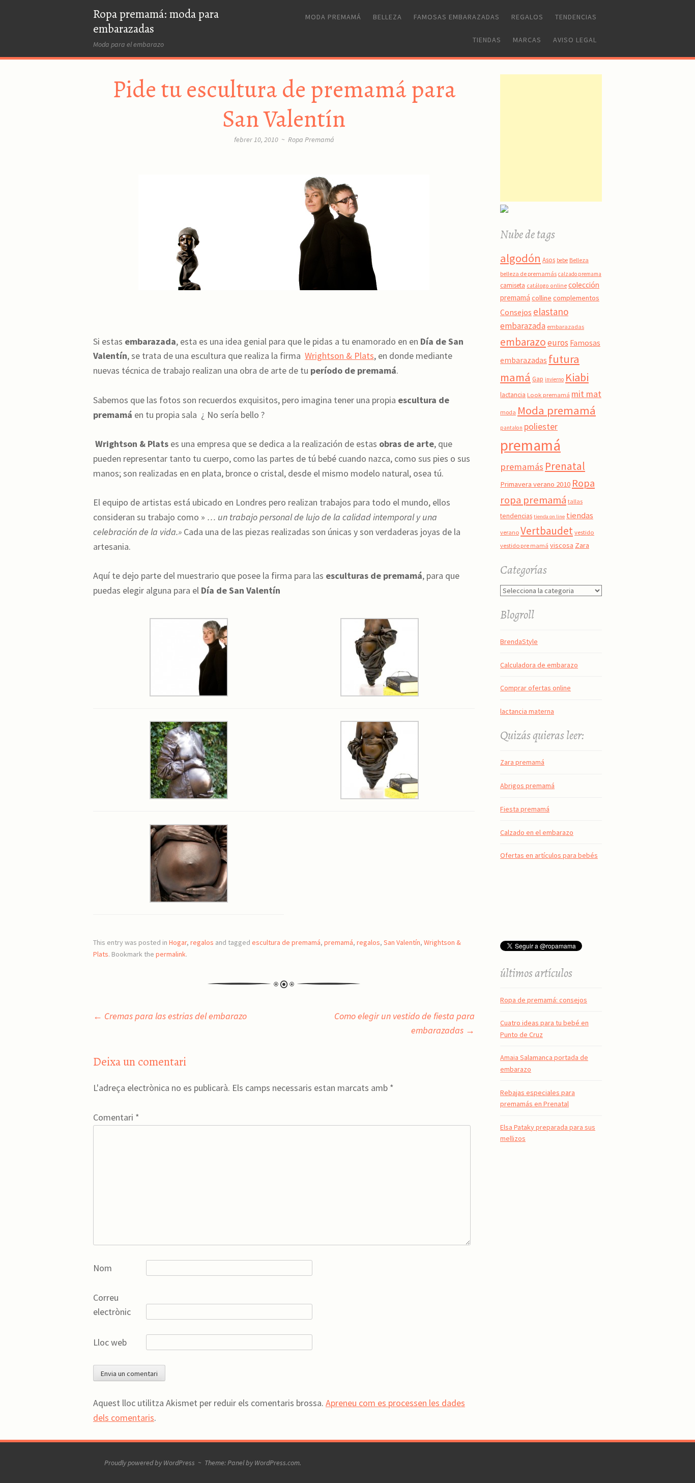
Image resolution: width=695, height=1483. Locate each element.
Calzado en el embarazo (536, 832)
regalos (202, 942)
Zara (582, 545)
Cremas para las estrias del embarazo (170, 1016)
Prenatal (565, 466)
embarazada (522, 325)
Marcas (527, 39)
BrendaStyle (519, 641)
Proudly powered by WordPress (149, 1462)
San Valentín (402, 942)
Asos (548, 260)
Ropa (583, 483)
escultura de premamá (286, 942)
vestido (584, 532)
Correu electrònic (112, 1305)
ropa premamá (533, 500)
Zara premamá (522, 762)
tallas (575, 501)
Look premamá (548, 394)
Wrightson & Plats (339, 355)
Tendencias (576, 16)
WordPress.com (277, 1462)
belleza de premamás (528, 273)
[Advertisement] (563, 138)
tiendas (579, 515)
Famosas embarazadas (457, 16)
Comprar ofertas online (535, 687)
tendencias (516, 515)
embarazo (523, 342)
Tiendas (487, 39)
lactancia (513, 394)
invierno (554, 379)
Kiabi (577, 377)
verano (509, 532)
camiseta (512, 285)
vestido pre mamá (524, 545)
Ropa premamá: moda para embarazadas (156, 21)
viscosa (561, 545)
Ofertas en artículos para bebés (549, 855)
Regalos (527, 16)
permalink (171, 954)
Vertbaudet (546, 531)
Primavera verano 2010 (535, 484)
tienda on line (549, 516)
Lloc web (110, 1342)
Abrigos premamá (527, 785)
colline (542, 297)
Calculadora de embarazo (539, 664)
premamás (521, 466)
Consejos (516, 312)
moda (508, 412)
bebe (562, 260)
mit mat (586, 394)
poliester (541, 426)
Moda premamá (333, 16)
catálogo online (547, 285)
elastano (550, 311)
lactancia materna (527, 711)
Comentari (116, 1117)
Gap (537, 379)
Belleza (387, 16)
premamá (338, 942)
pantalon (511, 427)
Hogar (178, 942)
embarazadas (565, 326)
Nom (102, 1268)
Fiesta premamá (524, 809)
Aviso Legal (575, 39)
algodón (520, 258)
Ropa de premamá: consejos (543, 999)
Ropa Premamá (311, 139)
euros (557, 342)
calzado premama (579, 273)
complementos (576, 297)
